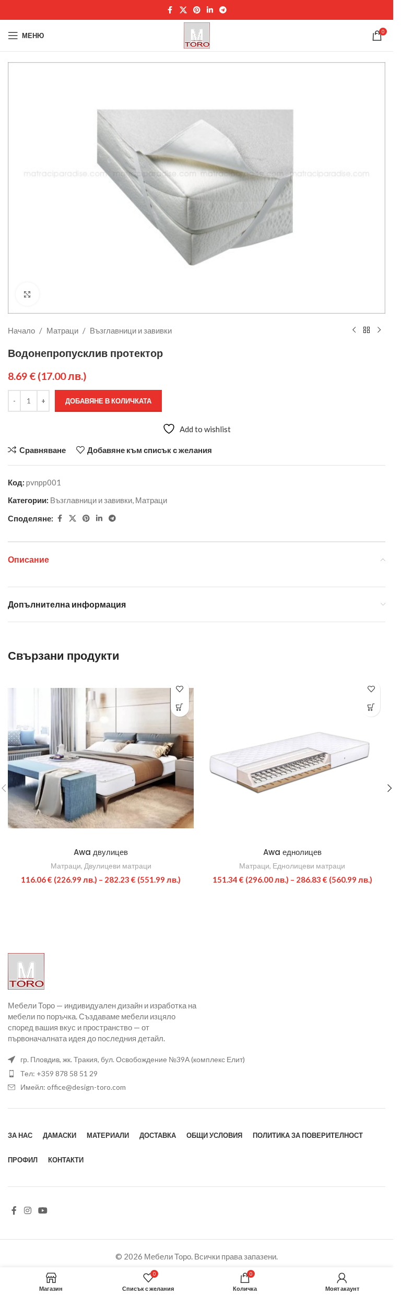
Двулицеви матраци (117, 865)
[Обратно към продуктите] (366, 330)
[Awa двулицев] (101, 758)
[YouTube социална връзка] (42, 1210)
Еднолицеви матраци (309, 865)
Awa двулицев (101, 852)
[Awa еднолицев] (292, 758)
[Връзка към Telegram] (223, 10)
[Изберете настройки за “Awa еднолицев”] (371, 707)
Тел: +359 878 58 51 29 (59, 1073)
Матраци (62, 330)
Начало (21, 330)
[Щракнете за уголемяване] (27, 294)
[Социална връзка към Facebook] (170, 10)
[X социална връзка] (183, 10)
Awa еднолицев (292, 852)
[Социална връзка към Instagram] (27, 1210)
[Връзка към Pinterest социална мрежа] (197, 10)
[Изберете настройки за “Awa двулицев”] (180, 707)
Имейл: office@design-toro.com (73, 1087)
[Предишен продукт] (354, 330)
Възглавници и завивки (131, 330)
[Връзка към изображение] (26, 970)
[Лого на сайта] (197, 34)
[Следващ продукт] (379, 330)
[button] (389, 788)
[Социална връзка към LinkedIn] (210, 10)
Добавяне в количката (108, 401)
